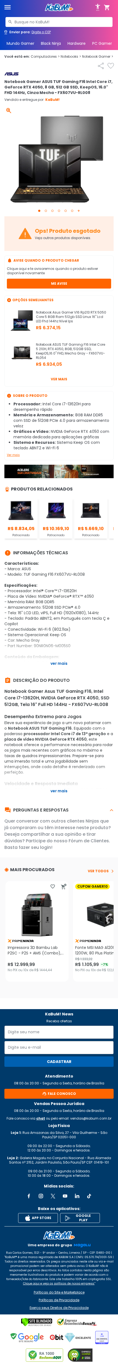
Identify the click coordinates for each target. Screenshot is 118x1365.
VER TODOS (98, 871)
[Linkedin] (77, 1195)
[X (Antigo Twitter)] (53, 1195)
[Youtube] (65, 1195)
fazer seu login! (35, 847)
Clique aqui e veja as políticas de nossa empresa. (59, 1283)
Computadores (45, 56)
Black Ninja (51, 43)
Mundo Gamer (20, 43)
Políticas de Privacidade (59, 1300)
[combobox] (59, 22)
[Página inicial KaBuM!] (59, 8)
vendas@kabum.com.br (90, 1118)
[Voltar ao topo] (59, 1235)
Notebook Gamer (97, 56)
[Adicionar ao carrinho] (64, 886)
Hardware (77, 43)
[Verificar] (36, 1322)
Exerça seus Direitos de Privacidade (59, 1308)
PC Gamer (102, 43)
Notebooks (71, 56)
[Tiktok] (89, 1195)
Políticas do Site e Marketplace (59, 1292)
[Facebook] (29, 1195)
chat (40, 1118)
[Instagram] (41, 1195)
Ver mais (59, 379)
